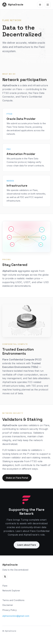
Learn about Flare (26, 544)
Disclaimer (7, 605)
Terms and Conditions (13, 600)
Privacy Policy (9, 610)
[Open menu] (48, 5)
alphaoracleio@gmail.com (15, 616)
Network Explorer (11, 590)
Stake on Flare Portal (17, 477)
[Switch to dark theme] (40, 5)
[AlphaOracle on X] (5, 576)
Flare (4, 585)
